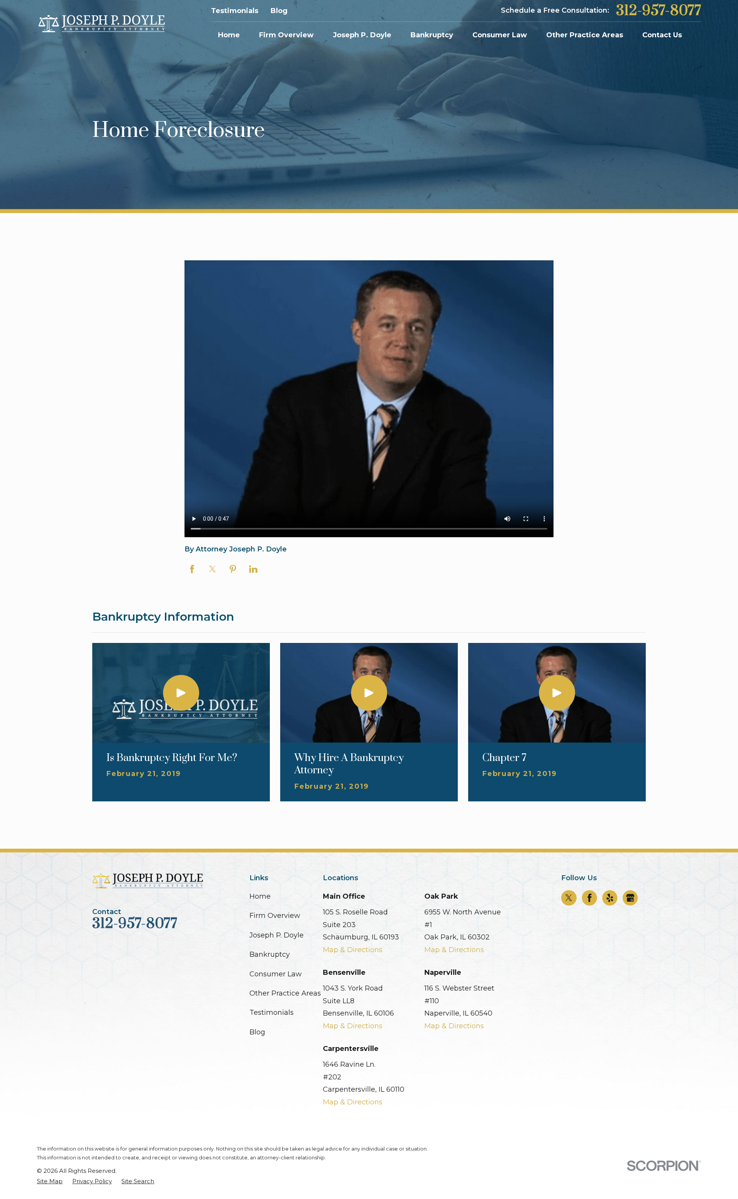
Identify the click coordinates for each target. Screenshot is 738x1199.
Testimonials (234, 11)
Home (260, 896)
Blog (279, 11)
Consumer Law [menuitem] (499, 35)
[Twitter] (569, 898)
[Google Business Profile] (630, 898)
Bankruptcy (269, 954)
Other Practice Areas (285, 993)
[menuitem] (50, 1181)
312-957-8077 (658, 10)
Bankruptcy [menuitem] (432, 35)
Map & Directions (352, 950)
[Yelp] (610, 898)
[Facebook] (589, 898)
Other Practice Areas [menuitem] (584, 35)
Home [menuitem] (229, 35)
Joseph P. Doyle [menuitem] (362, 35)
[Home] (101, 24)
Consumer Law (275, 974)
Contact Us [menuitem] (662, 35)
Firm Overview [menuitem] (286, 35)
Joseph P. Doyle (276, 935)
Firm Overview (274, 915)
